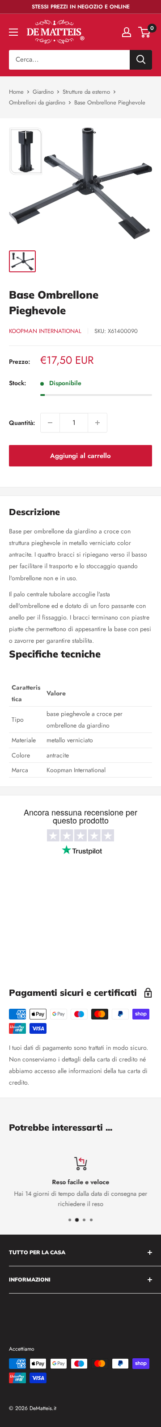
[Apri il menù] (13, 32)
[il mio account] (126, 32)
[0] (144, 32)
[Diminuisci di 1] (50, 422)
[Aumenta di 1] (97, 422)
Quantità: (22, 422)
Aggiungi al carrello (80, 456)
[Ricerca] (141, 60)
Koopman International (45, 331)
